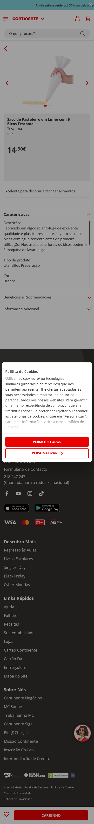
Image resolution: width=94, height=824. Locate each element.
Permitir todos (47, 441)
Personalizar (44, 453)
